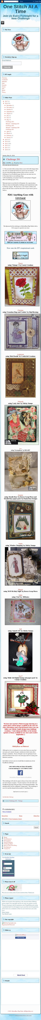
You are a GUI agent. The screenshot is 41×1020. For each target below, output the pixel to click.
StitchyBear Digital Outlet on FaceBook (20, 777)
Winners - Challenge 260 (12, 127)
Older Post (36, 816)
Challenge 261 (10, 129)
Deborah (4, 81)
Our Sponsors (7, 847)
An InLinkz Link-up (8, 797)
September (10, 111)
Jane (3, 83)
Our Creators (7, 840)
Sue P (3, 90)
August (9, 113)
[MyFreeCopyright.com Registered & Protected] (9, 925)
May (8, 120)
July (8, 115)
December (9, 105)
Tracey (4, 92)
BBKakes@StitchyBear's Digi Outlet (23, 1015)
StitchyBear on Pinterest (20, 746)
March (8, 133)
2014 (6, 141)
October (9, 109)
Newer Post (5, 816)
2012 (6, 145)
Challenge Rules (8, 844)
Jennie (4, 87)
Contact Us (7, 848)
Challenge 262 (10, 125)
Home (20, 816)
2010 (6, 149)
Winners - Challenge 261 (12, 123)
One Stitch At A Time (20, 9)
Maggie (20, 589)
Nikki (20, 595)
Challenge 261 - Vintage (15, 801)
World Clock (20, 975)
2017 (6, 101)
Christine (4, 78)
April (8, 131)
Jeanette (4, 85)
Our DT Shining (8, 842)
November (9, 107)
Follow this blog (20, 937)
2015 (6, 139)
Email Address (6, 60)
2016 (6, 103)
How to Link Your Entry (10, 845)
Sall (3, 88)
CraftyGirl (5, 80)
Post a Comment (7, 811)
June (8, 117)
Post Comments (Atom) (15, 819)
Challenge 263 (10, 122)
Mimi (21, 163)
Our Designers (8, 839)
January (9, 137)
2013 (6, 143)
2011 (6, 147)
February (9, 135)
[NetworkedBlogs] (20, 935)
